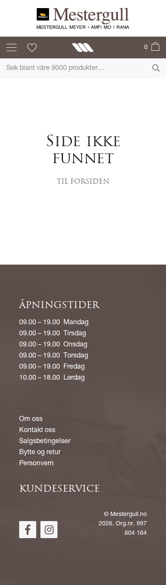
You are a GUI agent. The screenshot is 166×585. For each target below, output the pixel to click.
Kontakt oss (37, 430)
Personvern (36, 464)
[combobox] (83, 68)
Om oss (31, 419)
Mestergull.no (128, 515)
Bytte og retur (39, 453)
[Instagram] (48, 529)
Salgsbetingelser (44, 441)
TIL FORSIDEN (83, 182)
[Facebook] (27, 529)
